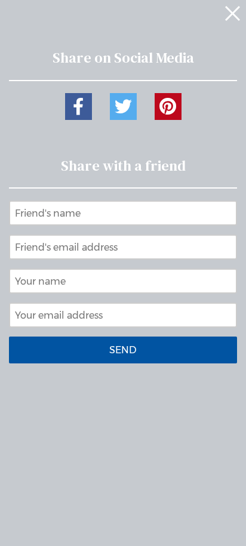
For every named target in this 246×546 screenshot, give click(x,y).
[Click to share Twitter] (123, 106)
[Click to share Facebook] (78, 106)
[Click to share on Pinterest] (168, 106)
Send (123, 350)
